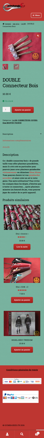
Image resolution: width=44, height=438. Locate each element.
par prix (16, 24)
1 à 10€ (23, 24)
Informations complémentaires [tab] (17, 140)
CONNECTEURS (24, 120)
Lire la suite (22, 247)
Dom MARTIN (8, 123)
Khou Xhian (35, 172)
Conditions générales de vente (22, 369)
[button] (38, 35)
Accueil (8, 24)
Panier (33, 432)
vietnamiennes (10, 172)
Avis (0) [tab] (6, 147)
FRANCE (17, 123)
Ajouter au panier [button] (22, 300)
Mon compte (7, 434)
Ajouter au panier (23, 110)
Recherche (22, 434)
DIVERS (34, 120)
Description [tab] (8, 134)
